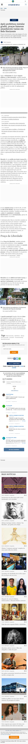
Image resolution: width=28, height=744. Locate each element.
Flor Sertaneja (9, 405)
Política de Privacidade (6, 734)
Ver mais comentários (14, 449)
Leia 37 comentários (14, 363)
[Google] (14, 388)
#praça (22, 335)
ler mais (24, 421)
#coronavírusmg (19, 337)
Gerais (5, 8)
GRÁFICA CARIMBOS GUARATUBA (16, 415)
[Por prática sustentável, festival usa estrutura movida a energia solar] (14, 661)
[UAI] (13, 1)
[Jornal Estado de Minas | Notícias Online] (14, 5)
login (21, 366)
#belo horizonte (10, 335)
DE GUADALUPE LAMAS (11, 437)
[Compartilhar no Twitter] (17, 359)
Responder (14, 401)
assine (14, 368)
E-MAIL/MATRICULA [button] (14, 390)
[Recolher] (25, 395)
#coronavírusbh (4, 337)
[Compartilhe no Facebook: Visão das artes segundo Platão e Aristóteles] (24, 622)
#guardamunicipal (5, 339)
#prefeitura (17, 335)
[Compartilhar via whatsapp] (19, 359)
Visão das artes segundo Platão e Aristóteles (14, 624)
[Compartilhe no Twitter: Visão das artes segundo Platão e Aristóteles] (25, 622)
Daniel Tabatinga (9, 394)
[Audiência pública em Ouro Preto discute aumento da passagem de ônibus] (14, 686)
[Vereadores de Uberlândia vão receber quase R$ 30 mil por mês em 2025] (14, 561)
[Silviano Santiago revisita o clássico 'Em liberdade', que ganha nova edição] (14, 510)
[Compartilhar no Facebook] (14, 359)
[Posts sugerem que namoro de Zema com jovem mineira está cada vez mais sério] (14, 712)
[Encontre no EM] (25, 4)
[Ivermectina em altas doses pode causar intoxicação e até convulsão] (14, 485)
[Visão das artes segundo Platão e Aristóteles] (14, 612)
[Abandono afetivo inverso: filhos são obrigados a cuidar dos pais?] (14, 636)
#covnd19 (11, 337)
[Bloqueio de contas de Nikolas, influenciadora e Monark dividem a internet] (14, 586)
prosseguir (14, 737)
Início (2, 8)
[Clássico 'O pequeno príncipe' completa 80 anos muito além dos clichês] (14, 536)
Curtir (8, 401)
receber (14, 352)
